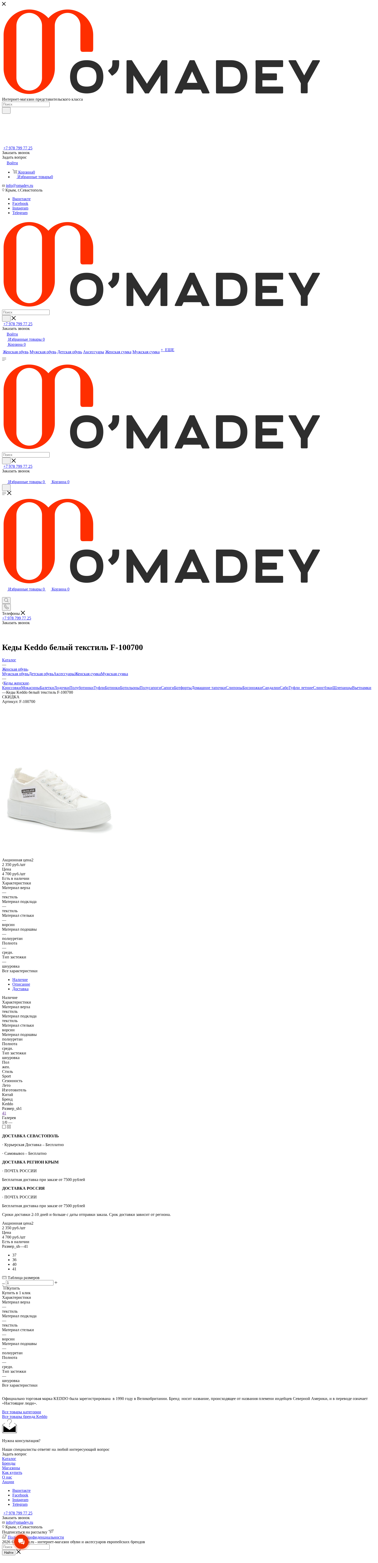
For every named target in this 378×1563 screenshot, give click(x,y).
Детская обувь (41, 674)
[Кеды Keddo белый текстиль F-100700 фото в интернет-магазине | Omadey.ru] (60, 837)
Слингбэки (322, 687)
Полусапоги (150, 687)
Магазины (11, 1468)
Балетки (47, 687)
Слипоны (234, 687)
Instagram (20, 208)
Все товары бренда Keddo (24, 1416)
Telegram (20, 213)
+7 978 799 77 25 (17, 148)
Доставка (20, 989)
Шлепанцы (342, 687)
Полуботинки (81, 687)
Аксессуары (64, 674)
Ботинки (112, 687)
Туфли (99, 687)
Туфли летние (301, 687)
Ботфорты (183, 687)
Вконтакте (21, 199)
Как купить (12, 1472)
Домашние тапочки (209, 687)
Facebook (20, 203)
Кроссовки (11, 687)
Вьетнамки (361, 687)
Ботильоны (130, 687)
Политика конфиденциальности (36, 1537)
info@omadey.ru (19, 185)
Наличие (20, 979)
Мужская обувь (15, 674)
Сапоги (167, 687)
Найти (8, 1553)
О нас (7, 1477)
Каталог (9, 1458)
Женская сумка (88, 674)
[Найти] (6, 110)
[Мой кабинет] (4, 476)
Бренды (8, 1463)
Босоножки (252, 687)
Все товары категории (21, 1412)
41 (4, 1113)
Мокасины (30, 687)
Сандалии (271, 687)
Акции (8, 1482)
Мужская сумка (114, 674)
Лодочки (61, 687)
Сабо (284, 687)
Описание (21, 984)
